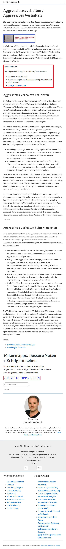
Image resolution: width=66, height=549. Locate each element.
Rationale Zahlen (14, 502)
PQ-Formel (11, 493)
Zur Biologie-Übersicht (16, 348)
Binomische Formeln (15, 482)
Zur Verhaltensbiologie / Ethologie (21, 345)
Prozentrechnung (14, 491)
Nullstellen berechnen (16, 499)
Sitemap (58, 545)
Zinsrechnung (12, 508)
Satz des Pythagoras (15, 488)
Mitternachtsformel (15, 496)
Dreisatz (10, 485)
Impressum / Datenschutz (48, 545)
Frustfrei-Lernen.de (11, 2)
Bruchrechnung (13, 505)
